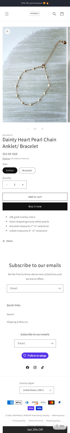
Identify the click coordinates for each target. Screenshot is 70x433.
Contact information (36, 426)
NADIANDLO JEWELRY (21, 415)
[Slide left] (27, 128)
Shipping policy (53, 420)
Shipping (6, 158)
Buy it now (35, 206)
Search (10, 314)
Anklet (10, 170)
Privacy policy (19, 420)
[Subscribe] (59, 288)
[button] (7, 14)
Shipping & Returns (17, 321)
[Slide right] (42, 128)
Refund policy (58, 415)
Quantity (7, 178)
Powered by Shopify (40, 415)
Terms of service (36, 420)
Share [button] (9, 240)
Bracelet (27, 170)
